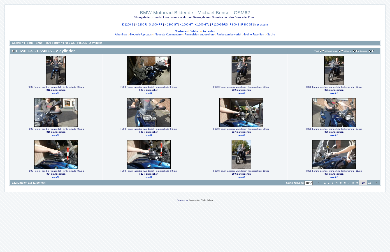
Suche (271, 34)
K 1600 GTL (202, 24)
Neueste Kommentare (168, 34)
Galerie (16, 42)
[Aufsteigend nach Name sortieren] (339, 51)
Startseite (181, 31)
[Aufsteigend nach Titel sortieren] (320, 51)
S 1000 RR (155, 24)
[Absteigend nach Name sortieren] (342, 51)
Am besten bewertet (229, 34)
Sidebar (195, 31)
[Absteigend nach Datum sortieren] (356, 51)
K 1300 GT (171, 24)
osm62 (56, 93)
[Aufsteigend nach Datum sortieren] (354, 51)
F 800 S (234, 24)
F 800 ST (246, 24)
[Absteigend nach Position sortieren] (372, 51)
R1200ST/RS (219, 24)
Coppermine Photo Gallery (201, 200)
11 (369, 182)
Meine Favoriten (254, 34)
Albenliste (121, 34)
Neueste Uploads (141, 34)
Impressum (261, 24)
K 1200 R (141, 24)
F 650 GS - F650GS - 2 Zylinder (82, 42)
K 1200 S (127, 24)
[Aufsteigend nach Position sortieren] (370, 51)
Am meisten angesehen (199, 34)
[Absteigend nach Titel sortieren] (323, 51)
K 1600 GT (186, 24)
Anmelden (208, 31)
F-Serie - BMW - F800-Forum (42, 42)
